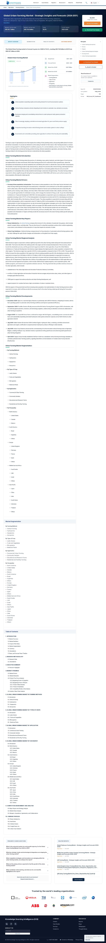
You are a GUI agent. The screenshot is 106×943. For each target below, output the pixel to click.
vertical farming (25, 223)
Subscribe (17, 933)
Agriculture (11, 7)
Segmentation (31, 41)
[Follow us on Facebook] (11, 923)
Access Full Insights (92, 23)
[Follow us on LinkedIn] (6, 923)
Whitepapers (82, 926)
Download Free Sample (91, 62)
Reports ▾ (53, 2)
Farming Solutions (20, 7)
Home (5, 7)
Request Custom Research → (28, 879)
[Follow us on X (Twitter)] (15, 923)
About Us (70, 2)
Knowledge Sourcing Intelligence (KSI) (21, 919)
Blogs (80, 924)
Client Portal (79, 2)
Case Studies (45, 2)
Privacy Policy (79, 939)
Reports (81, 921)
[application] (24, 74)
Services (55, 926)
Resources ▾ (62, 2)
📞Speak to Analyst (90, 67)
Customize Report (66, 41)
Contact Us (91, 81)
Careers (55, 921)
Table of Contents (48, 41)
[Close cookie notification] (103, 936)
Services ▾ (36, 2)
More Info (88, 939)
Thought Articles (83, 929)
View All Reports (78, 879)
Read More (7, 22)
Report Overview (13, 41)
